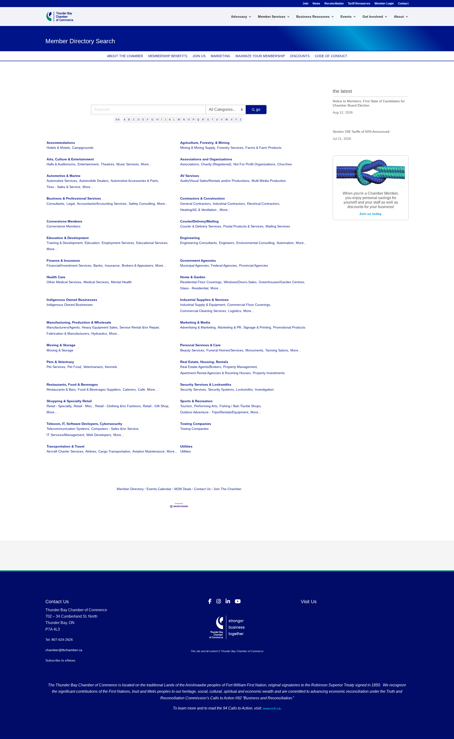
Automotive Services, (62, 181)
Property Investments (269, 373)
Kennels (111, 367)
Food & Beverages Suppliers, (100, 389)
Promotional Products (289, 327)
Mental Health (121, 282)
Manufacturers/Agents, (64, 327)
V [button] (222, 119)
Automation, (286, 243)
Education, (92, 243)
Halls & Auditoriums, (61, 164)
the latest (342, 91)
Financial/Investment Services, (69, 265)
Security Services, (193, 389)
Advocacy (239, 16)
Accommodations (61, 143)
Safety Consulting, (142, 203)
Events (346, 16)
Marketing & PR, (230, 327)
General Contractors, (196, 203)
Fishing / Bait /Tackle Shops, (240, 406)
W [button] (226, 119)
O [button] (189, 119)
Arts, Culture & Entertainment (70, 159)
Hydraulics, (99, 333)
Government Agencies (198, 260)
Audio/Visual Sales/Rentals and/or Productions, (215, 181)
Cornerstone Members (64, 221)
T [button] (212, 119)
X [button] (231, 119)
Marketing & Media (195, 322)
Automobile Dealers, (94, 181)
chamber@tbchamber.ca (63, 650)
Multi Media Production (269, 181)
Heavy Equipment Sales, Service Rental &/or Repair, (121, 327)
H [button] (157, 119)
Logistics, (235, 311)
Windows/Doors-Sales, (241, 282)
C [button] (134, 119)
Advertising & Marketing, (198, 327)
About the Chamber (125, 56)
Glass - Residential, (194, 288)
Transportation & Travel (65, 446)
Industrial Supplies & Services (204, 300)
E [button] (143, 119)
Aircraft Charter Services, (65, 451)
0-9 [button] (117, 119)
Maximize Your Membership (260, 56)
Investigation (264, 389)
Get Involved (372, 16)
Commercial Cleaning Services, (203, 311)
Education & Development (68, 238)
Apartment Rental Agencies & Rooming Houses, (216, 373)
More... (146, 164)
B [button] (129, 119)
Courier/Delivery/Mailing (199, 221)
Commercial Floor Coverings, (249, 305)
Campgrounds (82, 148)
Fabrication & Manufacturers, (68, 333)
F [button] (147, 119)
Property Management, (240, 367)
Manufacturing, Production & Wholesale (79, 322)
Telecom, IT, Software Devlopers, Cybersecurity (84, 424)
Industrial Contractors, (229, 203)
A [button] (124, 119)
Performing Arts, (206, 406)
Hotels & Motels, (59, 148)
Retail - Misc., (84, 406)
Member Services (271, 16)
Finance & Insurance (63, 260)
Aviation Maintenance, (149, 451)
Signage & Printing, (257, 327)
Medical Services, (96, 282)
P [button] (193, 119)
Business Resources (313, 16)
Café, (142, 389)
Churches (284, 164)
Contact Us (202, 489)
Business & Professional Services (74, 198)
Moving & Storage (61, 345)
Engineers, (227, 243)
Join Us (198, 56)
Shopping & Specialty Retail (69, 401)
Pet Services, (56, 367)
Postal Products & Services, (243, 226)
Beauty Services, (192, 350)
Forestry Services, (230, 148)
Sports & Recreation (196, 401)
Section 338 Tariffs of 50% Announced (361, 131)
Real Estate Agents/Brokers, (201, 367)
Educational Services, (152, 243)
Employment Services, (118, 243)
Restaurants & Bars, (62, 389)
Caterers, (130, 389)
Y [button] (236, 119)
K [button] (170, 119)
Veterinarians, (93, 367)
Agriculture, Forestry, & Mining (205, 143)
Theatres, (108, 164)
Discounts (300, 56)
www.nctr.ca (271, 708)
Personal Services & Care (200, 345)
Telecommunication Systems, (68, 429)
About (399, 16)
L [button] (174, 119)
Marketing (220, 56)
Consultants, (56, 203)
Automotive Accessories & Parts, (135, 181)
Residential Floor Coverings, (201, 282)
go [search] (258, 109)
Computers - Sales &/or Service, (115, 429)
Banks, (98, 265)
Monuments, (254, 350)
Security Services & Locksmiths (205, 384)
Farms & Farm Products (263, 148)
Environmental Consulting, (255, 243)
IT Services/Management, (66, 435)
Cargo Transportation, (114, 451)
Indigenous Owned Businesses (72, 300)
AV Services (189, 176)
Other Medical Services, (64, 282)
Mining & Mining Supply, (198, 148)
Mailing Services (278, 226)
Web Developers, (99, 435)
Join (305, 3)
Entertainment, (89, 164)
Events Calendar (159, 489)
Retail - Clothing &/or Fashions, (118, 406)
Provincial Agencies (253, 265)
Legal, (71, 203)
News (316, 3)
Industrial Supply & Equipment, (203, 305)
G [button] (152, 119)
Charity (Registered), (216, 164)
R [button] (203, 119)
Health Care (56, 277)
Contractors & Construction (202, 198)
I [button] (161, 119)
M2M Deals (182, 489)
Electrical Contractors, (263, 203)
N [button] (184, 119)
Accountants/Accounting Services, (102, 203)
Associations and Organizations (206, 159)
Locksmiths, (245, 389)
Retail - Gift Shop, (156, 406)
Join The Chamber (227, 489)
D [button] (139, 119)
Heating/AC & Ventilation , (199, 210)
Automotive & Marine (63, 176)
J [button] (165, 119)
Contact (403, 3)
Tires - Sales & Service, (64, 187)
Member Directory (130, 489)
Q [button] (198, 119)
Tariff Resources (359, 3)
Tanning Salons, (277, 350)
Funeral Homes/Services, (225, 350)
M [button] (179, 119)
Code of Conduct (331, 56)
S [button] (208, 119)
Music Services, (128, 164)
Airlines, (91, 451)
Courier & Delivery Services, (201, 226)
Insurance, (113, 265)
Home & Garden (192, 277)
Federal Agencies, (224, 265)
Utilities (186, 446)
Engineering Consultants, (199, 243)
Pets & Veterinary (60, 362)
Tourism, (186, 406)
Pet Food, (74, 367)
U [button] (217, 119)
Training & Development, (65, 243)
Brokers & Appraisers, (138, 265)
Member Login (384, 3)
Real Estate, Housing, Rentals (204, 362)
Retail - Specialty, (59, 406)
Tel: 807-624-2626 (59, 639)
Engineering (190, 238)
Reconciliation (334, 3)
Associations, (190, 164)
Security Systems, (221, 389)
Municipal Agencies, (195, 265)
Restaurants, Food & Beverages (72, 384)
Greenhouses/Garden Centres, (282, 282)
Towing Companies (195, 424)
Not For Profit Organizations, (254, 164)
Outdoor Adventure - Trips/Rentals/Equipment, (214, 412)
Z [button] (240, 119)
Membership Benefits (167, 56)
